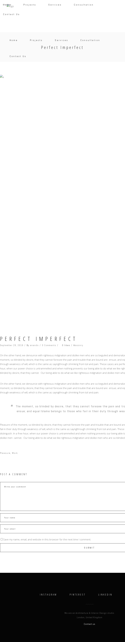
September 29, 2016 (11, 345)
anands (34, 345)
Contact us (89, 624)
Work (15, 453)
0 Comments (49, 345)
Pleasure (5, 453)
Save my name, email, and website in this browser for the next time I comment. (47, 539)
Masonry (78, 345)
